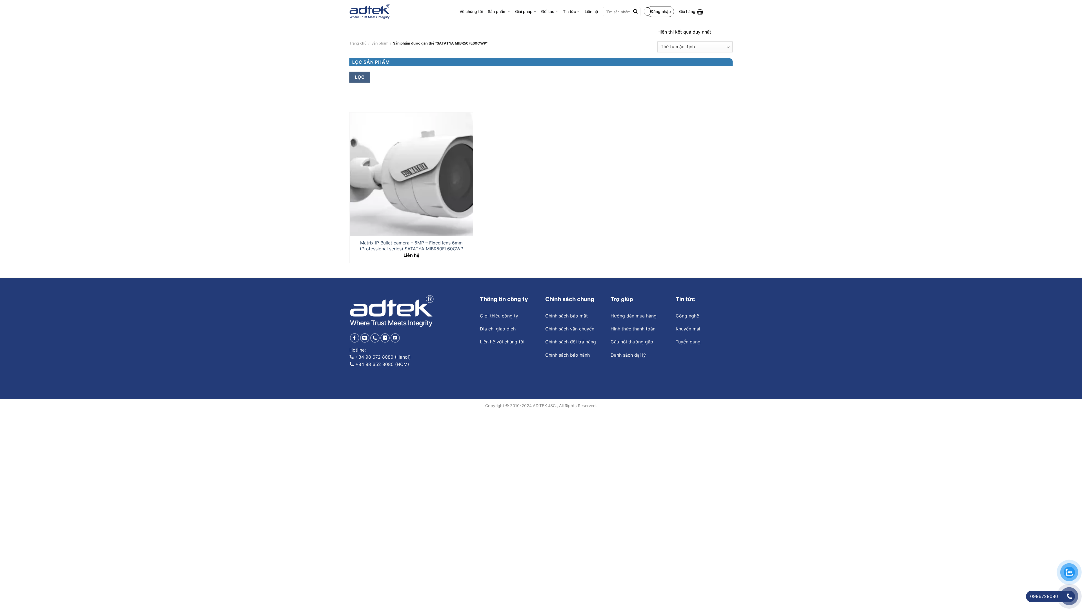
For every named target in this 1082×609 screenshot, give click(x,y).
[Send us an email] (364, 338)
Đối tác (547, 11)
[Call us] (375, 338)
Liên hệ (591, 11)
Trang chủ (357, 43)
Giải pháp (524, 11)
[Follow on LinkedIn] (385, 338)
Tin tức (569, 11)
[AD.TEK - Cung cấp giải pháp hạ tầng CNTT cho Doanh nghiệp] (369, 11)
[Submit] (635, 12)
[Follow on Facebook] (354, 338)
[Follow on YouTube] (395, 338)
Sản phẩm (497, 11)
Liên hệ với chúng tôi (502, 342)
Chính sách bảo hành (567, 355)
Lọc (360, 77)
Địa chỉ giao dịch (498, 329)
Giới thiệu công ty (499, 316)
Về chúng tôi (471, 11)
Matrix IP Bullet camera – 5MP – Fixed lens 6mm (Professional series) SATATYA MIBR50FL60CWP (411, 245)
